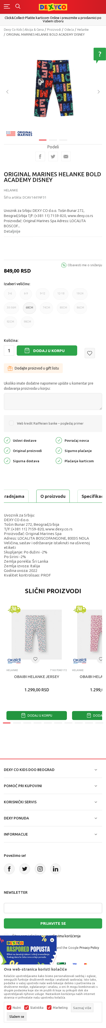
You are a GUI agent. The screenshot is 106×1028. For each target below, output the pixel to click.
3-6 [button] (10, 296)
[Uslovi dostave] (7, 440)
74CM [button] (46, 310)
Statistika (36, 1007)
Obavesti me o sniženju (85, 265)
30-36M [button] (11, 310)
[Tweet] (53, 156)
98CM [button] (27, 324)
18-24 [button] (80, 296)
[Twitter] (25, 869)
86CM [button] (80, 310)
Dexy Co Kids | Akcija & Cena (24, 29)
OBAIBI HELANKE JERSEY (36, 676)
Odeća (69, 29)
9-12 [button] (43, 296)
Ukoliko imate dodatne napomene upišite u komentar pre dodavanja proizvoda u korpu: (48, 385)
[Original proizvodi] (7, 450)
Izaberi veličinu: (17, 284)
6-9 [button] (26, 296)
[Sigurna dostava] (7, 460)
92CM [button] (10, 324)
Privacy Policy (89, 947)
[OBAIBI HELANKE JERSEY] (37, 635)
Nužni (17, 1007)
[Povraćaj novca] (59, 440)
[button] (90, 353)
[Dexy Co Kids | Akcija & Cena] (53, 7)
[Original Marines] (19, 133)
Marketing (60, 1007)
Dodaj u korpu (49, 350)
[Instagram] (40, 869)
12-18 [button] (61, 296)
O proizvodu (53, 496)
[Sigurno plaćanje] (59, 450)
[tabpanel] (53, 88)
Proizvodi (54, 29)
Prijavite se (53, 923)
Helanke (83, 29)
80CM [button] (63, 310)
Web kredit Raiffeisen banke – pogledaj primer (50, 423)
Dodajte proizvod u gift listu (37, 368)
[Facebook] (40, 156)
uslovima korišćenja (65, 936)
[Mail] (65, 156)
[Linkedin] (55, 869)
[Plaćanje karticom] (59, 460)
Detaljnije (12, 231)
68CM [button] (29, 310)
